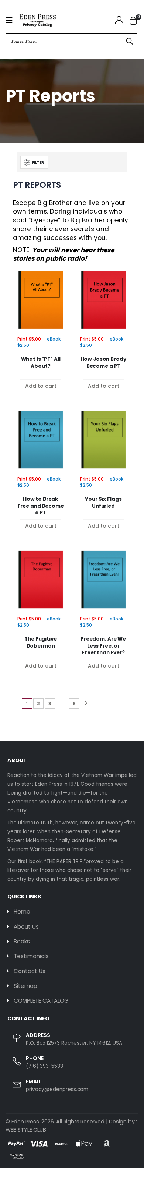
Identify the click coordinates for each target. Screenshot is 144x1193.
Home (22, 911)
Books (22, 941)
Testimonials (31, 956)
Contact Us (29, 971)
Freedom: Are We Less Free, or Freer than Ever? (103, 646)
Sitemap (25, 986)
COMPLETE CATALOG (41, 1000)
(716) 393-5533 (44, 1066)
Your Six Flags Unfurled (103, 502)
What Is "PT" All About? (41, 362)
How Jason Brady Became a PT (103, 362)
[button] (133, 20)
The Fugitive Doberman (40, 642)
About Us (26, 926)
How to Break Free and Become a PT (41, 506)
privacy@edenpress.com (57, 1089)
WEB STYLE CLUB (26, 1129)
